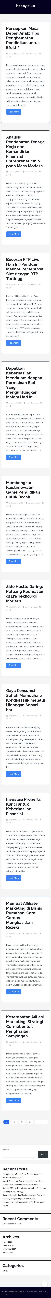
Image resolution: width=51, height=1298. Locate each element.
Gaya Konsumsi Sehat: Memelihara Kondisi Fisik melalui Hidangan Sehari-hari (25, 700)
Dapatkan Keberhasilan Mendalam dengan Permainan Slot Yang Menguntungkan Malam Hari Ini (24, 382)
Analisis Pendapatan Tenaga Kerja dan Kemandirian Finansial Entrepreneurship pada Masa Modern (25, 151)
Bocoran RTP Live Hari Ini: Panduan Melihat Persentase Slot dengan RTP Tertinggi (24, 269)
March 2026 (7, 1242)
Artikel (8, 57)
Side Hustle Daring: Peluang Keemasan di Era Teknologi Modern (24, 593)
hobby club (25, 6)
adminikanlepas (31, 53)
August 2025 (8, 1252)
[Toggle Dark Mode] (44, 1284)
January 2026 (8, 1245)
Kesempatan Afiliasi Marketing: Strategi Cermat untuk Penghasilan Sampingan (25, 1026)
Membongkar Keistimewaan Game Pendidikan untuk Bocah (23, 489)
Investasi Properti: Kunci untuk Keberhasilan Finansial (23, 806)
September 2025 (9, 1249)
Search (6, 1150)
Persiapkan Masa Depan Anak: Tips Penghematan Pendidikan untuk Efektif (23, 38)
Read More (14, 112)
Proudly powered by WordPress (12, 1291)
